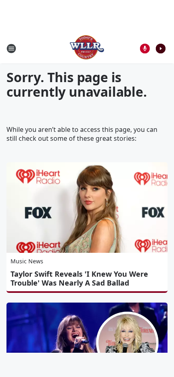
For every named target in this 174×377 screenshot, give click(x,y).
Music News (27, 261)
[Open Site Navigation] (11, 48)
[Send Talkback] (145, 48)
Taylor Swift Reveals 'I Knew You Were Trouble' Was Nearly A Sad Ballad (79, 278)
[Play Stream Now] (161, 48)
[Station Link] (87, 48)
